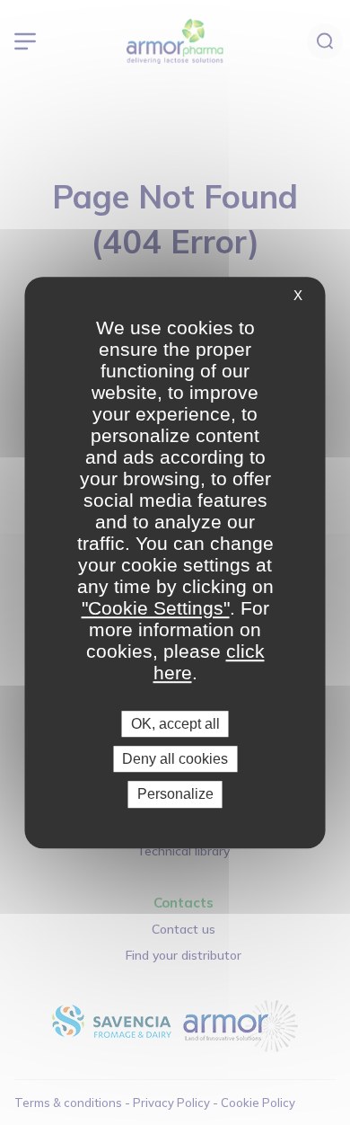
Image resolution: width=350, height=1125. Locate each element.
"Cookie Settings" (156, 608)
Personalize (175, 794)
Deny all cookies (175, 758)
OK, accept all (175, 723)
